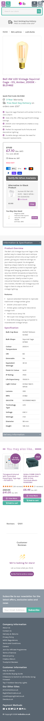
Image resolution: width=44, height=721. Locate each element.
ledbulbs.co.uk (24, 714)
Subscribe (33, 610)
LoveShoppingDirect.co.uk (13, 696)
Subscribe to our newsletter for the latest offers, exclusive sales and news (21, 599)
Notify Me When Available (22, 178)
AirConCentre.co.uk (10, 690)
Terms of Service (9, 653)
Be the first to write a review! (22, 574)
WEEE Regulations (10, 640)
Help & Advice (9, 671)
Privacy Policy (8, 637)
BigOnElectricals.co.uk (12, 693)
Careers (6, 646)
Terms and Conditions (12, 643)
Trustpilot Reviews (10, 662)
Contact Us (7, 631)
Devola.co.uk (8, 699)
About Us (6, 628)
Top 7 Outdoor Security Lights (15, 683)
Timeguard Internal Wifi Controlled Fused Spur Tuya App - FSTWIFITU (11, 477)
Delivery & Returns (10, 634)
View (32, 204)
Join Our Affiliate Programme (14, 650)
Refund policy (8, 656)
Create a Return (9, 659)
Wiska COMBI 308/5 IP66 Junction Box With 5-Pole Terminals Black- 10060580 (32, 478)
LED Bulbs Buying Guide (13, 674)
